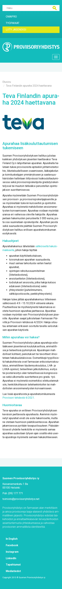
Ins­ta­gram (12, 551)
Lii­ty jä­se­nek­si (16, 29)
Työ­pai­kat (12, 23)
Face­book (12, 545)
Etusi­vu (6, 81)
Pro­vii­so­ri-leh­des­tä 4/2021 (18, 397)
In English (12, 538)
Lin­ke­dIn (11, 558)
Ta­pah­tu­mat (13, 564)
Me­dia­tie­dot (13, 571)
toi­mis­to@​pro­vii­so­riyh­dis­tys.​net (20, 499)
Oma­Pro (11, 16)
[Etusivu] (31, 47)
